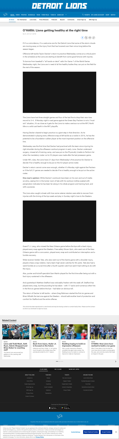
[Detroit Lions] (59, 416)
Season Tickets (67, 381)
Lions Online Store (88, 378)
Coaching (48, 384)
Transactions (48, 393)
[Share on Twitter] (86, 38)
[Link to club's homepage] (5, 14)
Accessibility (31, 425)
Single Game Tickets (67, 384)
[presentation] (116, 362)
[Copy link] (93, 37)
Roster (48, 378)
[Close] (116, 432)
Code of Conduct (29, 396)
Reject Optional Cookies (91, 432)
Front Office (30, 381)
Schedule (48, 381)
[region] (59, 432)
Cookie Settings (75, 432)
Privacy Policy (29, 393)
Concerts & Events (88, 390)
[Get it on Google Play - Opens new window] (65, 409)
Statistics (48, 390)
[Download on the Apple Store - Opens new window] (53, 408)
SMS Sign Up (29, 390)
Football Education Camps (88, 381)
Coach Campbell (48, 387)
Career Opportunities (29, 384)
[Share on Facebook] (82, 38)
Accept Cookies (106, 432)
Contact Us (29, 378)
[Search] (83, 14)
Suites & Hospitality (67, 387)
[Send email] (89, 38)
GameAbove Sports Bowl (88, 387)
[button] (57, 361)
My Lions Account (66, 378)
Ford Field (88, 384)
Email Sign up (29, 387)
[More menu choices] (66, 14)
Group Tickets (66, 390)
